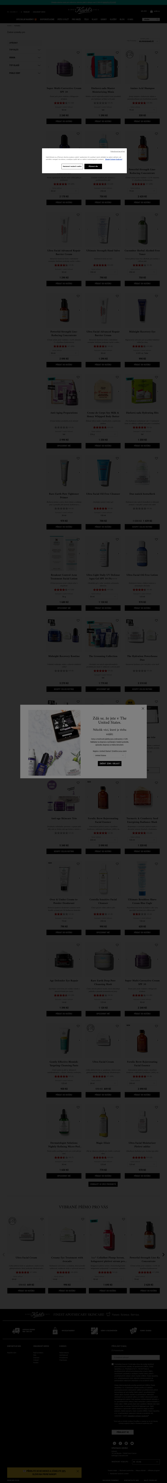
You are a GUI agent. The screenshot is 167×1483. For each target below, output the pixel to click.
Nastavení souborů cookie (72, 166)
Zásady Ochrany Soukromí (113, 159)
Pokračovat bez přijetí (118, 151)
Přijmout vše (93, 166)
